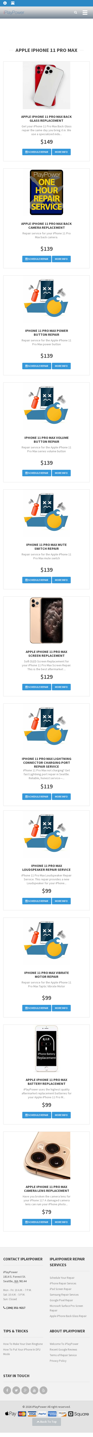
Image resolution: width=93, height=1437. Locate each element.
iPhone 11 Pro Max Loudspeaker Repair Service (46, 867)
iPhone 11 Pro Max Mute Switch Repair (46, 546)
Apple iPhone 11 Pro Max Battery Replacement (46, 1081)
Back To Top (48, 1422)
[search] (75, 12)
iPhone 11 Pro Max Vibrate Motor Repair (46, 974)
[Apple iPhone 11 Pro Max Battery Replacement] (46, 1048)
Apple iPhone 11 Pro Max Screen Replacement (46, 653)
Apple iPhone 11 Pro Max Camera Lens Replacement (46, 1188)
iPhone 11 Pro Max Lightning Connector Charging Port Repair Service (46, 762)
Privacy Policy (58, 1361)
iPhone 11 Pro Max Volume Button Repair (46, 439)
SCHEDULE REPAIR (38, 151)
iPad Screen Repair (60, 1289)
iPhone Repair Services (63, 1283)
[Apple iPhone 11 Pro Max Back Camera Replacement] (46, 192)
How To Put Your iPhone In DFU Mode (21, 1352)
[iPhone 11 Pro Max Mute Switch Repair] (46, 513)
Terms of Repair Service (63, 1355)
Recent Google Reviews (63, 1349)
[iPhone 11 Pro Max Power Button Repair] (46, 299)
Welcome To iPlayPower (64, 1344)
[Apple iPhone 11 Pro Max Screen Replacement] (46, 620)
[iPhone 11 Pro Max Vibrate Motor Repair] (46, 941)
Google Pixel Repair (61, 1300)
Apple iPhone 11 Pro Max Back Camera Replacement (46, 225)
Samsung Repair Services (64, 1294)
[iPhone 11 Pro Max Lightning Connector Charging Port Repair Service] (46, 727)
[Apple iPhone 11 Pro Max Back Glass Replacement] (46, 85)
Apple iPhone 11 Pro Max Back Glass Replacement (46, 118)
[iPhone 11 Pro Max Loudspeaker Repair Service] (46, 834)
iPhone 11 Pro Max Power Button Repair (46, 332)
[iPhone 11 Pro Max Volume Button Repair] (46, 406)
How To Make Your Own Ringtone (23, 1344)
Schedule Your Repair (62, 1278)
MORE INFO (61, 151)
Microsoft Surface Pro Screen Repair (66, 1308)
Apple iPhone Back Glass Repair (68, 1316)
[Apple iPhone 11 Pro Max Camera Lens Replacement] (46, 1155)
